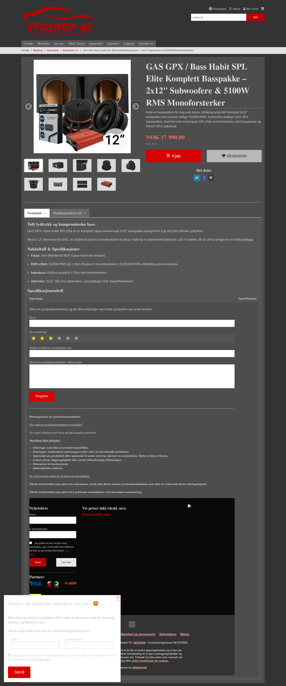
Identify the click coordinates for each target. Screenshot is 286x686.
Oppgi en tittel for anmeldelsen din (50, 347)
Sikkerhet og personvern (137, 634)
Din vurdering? (38, 332)
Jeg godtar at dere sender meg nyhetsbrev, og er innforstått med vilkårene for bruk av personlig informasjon (61, 657)
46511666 (139, 642)
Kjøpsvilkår (96, 43)
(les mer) (44, 659)
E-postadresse (74, 639)
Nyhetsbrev (167, 634)
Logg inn (129, 43)
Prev (32, 105)
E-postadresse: (38, 528)
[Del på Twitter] (197, 178)
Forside (28, 43)
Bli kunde (43, 43)
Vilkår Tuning (76, 43)
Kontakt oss (146, 43)
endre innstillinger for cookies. (150, 660)
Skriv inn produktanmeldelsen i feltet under (55, 362)
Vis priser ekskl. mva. (96, 514)
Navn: (33, 514)
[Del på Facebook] (204, 178)
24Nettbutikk (139, 667)
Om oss (59, 43)
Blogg (184, 634)
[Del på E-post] (211, 178)
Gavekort (113, 43)
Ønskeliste (236, 155)
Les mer (66, 562)
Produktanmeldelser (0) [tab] (67, 213)
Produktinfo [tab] (34, 213)
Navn (32, 317)
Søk (255, 17)
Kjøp (176, 155)
